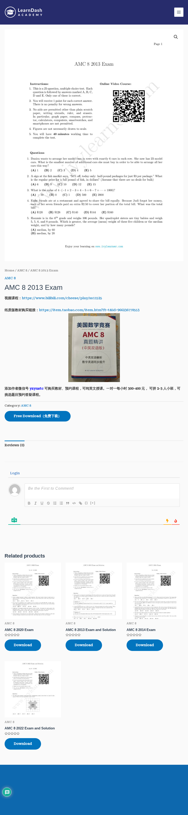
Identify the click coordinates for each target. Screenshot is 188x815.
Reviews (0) (15, 445)
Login (14, 473)
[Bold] (29, 503)
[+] (92, 503)
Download (23, 645)
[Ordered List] (55, 503)
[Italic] (35, 503)
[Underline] (42, 503)
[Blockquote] (67, 503)
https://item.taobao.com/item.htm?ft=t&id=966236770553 (89, 310)
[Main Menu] (178, 12)
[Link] (80, 503)
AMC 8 (22, 270)
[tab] (15, 445)
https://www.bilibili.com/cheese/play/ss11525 (62, 298)
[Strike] (48, 503)
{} (86, 503)
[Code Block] (74, 503)
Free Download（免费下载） (37, 416)
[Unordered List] (61, 503)
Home (9, 270)
